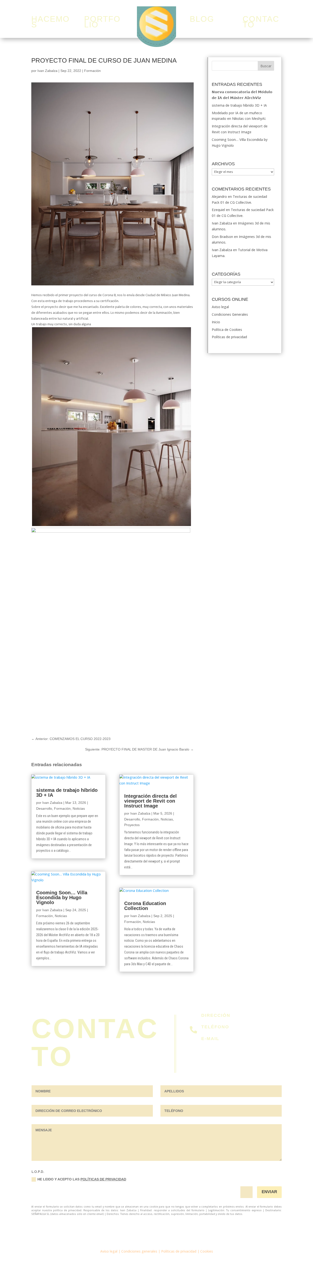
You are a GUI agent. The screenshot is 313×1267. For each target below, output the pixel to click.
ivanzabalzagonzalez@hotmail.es (228, 1045)
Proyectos (132, 825)
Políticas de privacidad (229, 337)
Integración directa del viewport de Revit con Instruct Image (150, 800)
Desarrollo (44, 808)
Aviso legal (220, 306)
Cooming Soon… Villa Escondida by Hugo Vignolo (61, 897)
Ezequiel (218, 209)
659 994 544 (211, 1033)
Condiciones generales (139, 1251)
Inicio (216, 322)
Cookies (206, 1251)
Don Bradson (222, 236)
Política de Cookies (227, 329)
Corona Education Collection (145, 906)
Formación (92, 71)
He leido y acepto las (81, 1179)
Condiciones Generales (230, 314)
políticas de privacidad (103, 1179)
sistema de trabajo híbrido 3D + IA (67, 792)
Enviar (269, 1191)
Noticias (79, 808)
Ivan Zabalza (47, 71)
